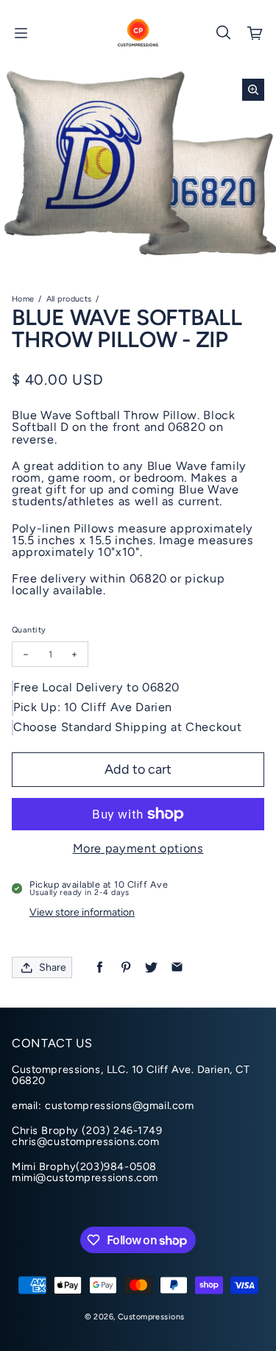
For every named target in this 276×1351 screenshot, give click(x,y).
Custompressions (151, 1317)
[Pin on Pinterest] (125, 967)
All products (69, 299)
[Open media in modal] (253, 90)
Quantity (29, 630)
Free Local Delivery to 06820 (96, 687)
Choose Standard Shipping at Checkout (127, 727)
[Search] (223, 33)
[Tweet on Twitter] (151, 967)
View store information (82, 912)
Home (23, 299)
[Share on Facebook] (100, 967)
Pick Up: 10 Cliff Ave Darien (92, 707)
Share (52, 967)
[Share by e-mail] (177, 967)
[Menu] (20, 33)
